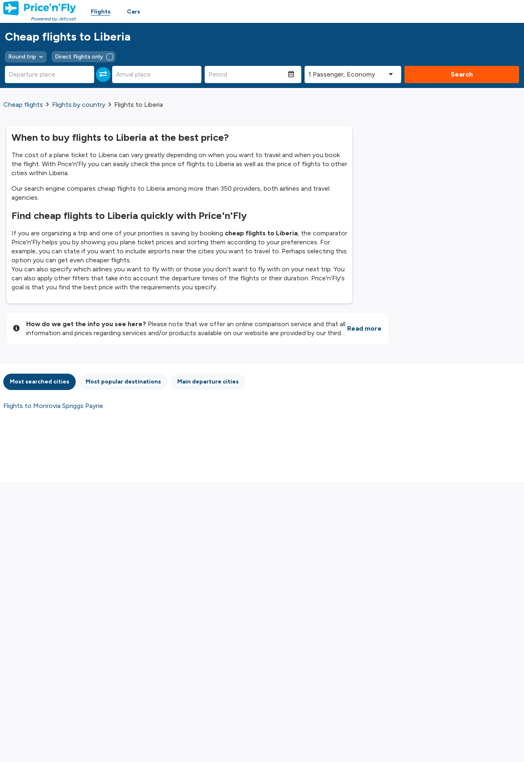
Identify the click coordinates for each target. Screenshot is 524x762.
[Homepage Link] (39, 8)
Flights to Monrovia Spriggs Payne (53, 406)
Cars (133, 11)
